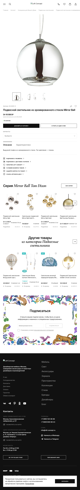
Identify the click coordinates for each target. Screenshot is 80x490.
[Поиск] (10, 4)
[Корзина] (70, 4)
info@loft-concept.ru (48, 430)
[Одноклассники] (19, 403)
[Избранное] (64, 4)
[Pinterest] (14, 403)
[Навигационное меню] (4, 4)
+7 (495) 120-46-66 (48, 419)
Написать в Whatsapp (51, 435)
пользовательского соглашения (44, 330)
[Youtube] (24, 403)
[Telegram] (9, 403)
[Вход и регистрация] (75, 4)
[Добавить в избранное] (75, 106)
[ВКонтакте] (4, 403)
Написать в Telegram (51, 439)
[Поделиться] (71, 106)
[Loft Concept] (40, 4)
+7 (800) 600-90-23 (48, 422)
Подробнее (29, 484)
